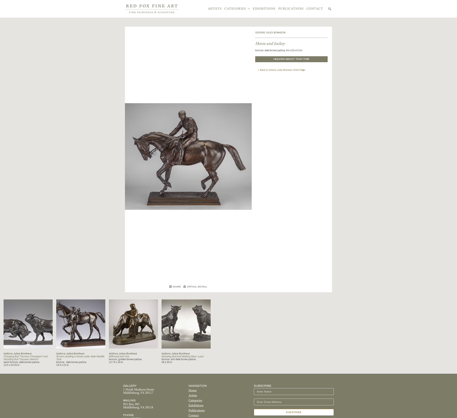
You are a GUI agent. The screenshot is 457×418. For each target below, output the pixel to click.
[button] (237, 9)
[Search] (329, 8)
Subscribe (294, 412)
